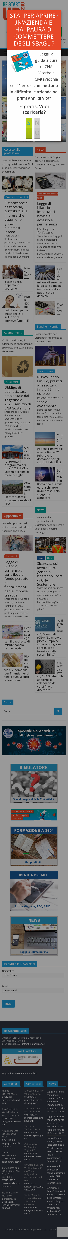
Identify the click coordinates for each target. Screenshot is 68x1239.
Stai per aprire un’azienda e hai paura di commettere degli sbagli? (33, 29)
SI (29, 127)
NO (37, 127)
